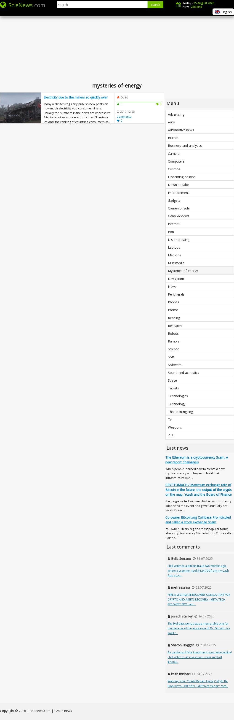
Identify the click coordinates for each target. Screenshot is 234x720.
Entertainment (178, 192)
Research (175, 325)
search (155, 4)
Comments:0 (124, 118)
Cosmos (174, 169)
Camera (174, 153)
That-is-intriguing (180, 412)
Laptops (174, 247)
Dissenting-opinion (182, 177)
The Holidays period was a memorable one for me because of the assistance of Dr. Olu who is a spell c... (199, 628)
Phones (173, 302)
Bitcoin (173, 138)
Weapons (175, 427)
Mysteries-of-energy (183, 271)
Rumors (174, 341)
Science (173, 349)
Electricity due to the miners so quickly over (76, 97)
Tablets (173, 388)
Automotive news (181, 130)
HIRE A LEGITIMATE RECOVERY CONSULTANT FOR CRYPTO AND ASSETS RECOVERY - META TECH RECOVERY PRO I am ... (199, 599)
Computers (176, 161)
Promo (173, 310)
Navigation (176, 279)
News (172, 286)
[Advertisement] (117, 46)
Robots (173, 333)
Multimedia (176, 263)
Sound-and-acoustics (183, 372)
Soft (171, 357)
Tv (170, 419)
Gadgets (174, 200)
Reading (174, 318)
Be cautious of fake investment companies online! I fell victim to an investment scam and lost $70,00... (200, 657)
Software (174, 365)
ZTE (171, 435)
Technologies (178, 396)
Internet (174, 224)
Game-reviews (178, 216)
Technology (176, 404)
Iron (171, 232)
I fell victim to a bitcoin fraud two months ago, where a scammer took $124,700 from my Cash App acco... (198, 570)
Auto (171, 122)
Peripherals (176, 294)
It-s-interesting (178, 239)
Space (172, 380)
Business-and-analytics (185, 145)
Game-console (179, 208)
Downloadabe (178, 184)
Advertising (176, 114)
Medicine (174, 255)
